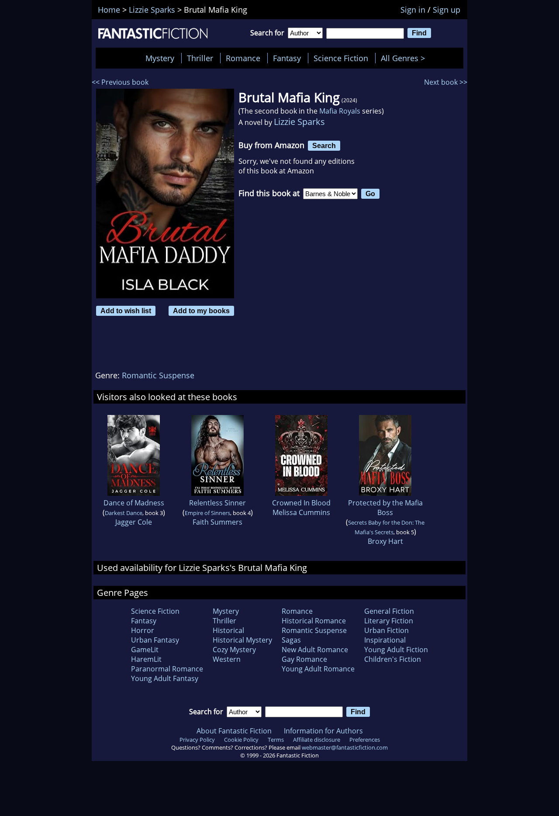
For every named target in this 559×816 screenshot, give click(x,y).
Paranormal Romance (167, 669)
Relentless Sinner (217, 503)
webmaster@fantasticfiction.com (345, 747)
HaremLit (146, 659)
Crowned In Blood (301, 503)
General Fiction (389, 611)
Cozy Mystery (234, 649)
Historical (228, 630)
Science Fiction (341, 58)
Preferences (364, 739)
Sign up (446, 9)
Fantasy (287, 58)
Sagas (291, 640)
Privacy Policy (197, 739)
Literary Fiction (388, 621)
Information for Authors (323, 731)
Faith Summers (217, 522)
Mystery (159, 58)
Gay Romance (304, 659)
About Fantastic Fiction (234, 731)
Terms (276, 739)
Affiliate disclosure (316, 739)
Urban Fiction (386, 630)
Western (227, 659)
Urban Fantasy (155, 640)
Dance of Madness (134, 503)
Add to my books (201, 311)
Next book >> (445, 82)
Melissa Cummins (301, 512)
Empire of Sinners (207, 513)
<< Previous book (120, 82)
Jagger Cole (133, 522)
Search (324, 145)
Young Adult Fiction (396, 649)
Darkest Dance (123, 513)
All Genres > (405, 58)
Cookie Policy (241, 739)
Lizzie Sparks (299, 122)
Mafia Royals (339, 111)
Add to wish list (125, 311)
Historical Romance (314, 621)
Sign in (412, 9)
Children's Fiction (392, 659)
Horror (142, 630)
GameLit (145, 649)
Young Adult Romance (318, 669)
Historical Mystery (242, 640)
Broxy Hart (385, 541)
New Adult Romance (315, 649)
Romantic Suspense (158, 375)
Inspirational (385, 640)
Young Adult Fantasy (164, 678)
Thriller (200, 58)
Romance (243, 58)
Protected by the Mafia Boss (385, 507)
